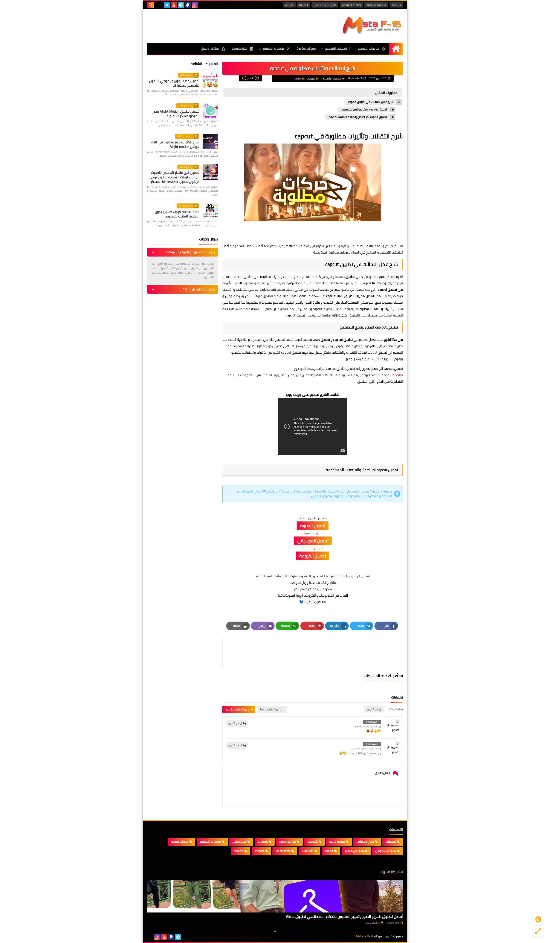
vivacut (238, 851)
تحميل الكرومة (312, 556)
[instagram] (195, 5)
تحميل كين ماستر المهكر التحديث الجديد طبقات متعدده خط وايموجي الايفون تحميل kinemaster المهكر (174, 177)
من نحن (289, 4)
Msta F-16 (363, 936)
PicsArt (259, 851)
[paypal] (188, 5)
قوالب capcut (287, 841)
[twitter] (167, 5)
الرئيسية (396, 4)
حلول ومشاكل (365, 841)
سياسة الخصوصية (376, 4)
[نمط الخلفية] (538, 931)
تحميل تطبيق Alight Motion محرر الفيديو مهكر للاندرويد (175, 113)
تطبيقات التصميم (336, 48)
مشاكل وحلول (210, 48)
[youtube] (174, 5)
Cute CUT (307, 851)
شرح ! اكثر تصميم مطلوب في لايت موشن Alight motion (175, 144)
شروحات (311, 78)
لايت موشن (239, 841)
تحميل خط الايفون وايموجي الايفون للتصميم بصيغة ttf (174, 83)
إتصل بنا (303, 4)
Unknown (371, 721)
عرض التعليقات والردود (238, 709)
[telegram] (181, 5)
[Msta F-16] (372, 25)
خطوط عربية (240, 48)
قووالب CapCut (306, 48)
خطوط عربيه (337, 841)
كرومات (263, 841)
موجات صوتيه (179, 841)
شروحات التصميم (369, 48)
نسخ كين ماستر (354, 851)
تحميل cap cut (312, 526)
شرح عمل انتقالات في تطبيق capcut (370, 102)
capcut (298, 78)
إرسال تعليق (235, 723)
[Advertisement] (225, 25)
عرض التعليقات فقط (271, 709)
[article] (270, 652)
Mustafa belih (392, 923)
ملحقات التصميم (273, 48)
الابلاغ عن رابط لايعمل (325, 4)
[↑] (275, 931)
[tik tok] (160, 5)
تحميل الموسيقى (312, 541)
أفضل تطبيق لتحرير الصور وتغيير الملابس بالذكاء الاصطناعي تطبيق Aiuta (344, 916)
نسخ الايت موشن (385, 851)
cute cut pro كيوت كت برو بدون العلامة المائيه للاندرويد (177, 213)
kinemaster (283, 851)
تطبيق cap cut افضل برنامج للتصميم (364, 109)
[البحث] (150, 5)
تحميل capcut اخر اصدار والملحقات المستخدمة (358, 117)
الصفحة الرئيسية (332, 78)
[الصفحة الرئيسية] (396, 49)
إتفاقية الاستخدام (351, 4)
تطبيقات (391, 841)
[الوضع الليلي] (538, 919)
